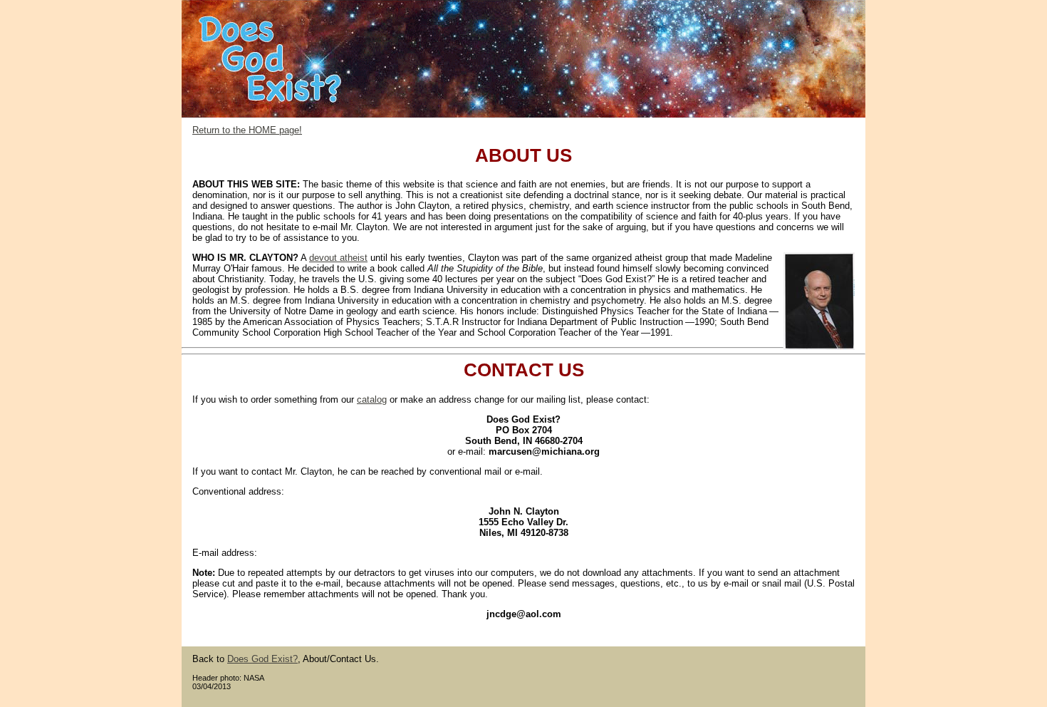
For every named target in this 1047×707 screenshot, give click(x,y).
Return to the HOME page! (247, 130)
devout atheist (338, 257)
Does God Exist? (262, 659)
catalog (372, 399)
